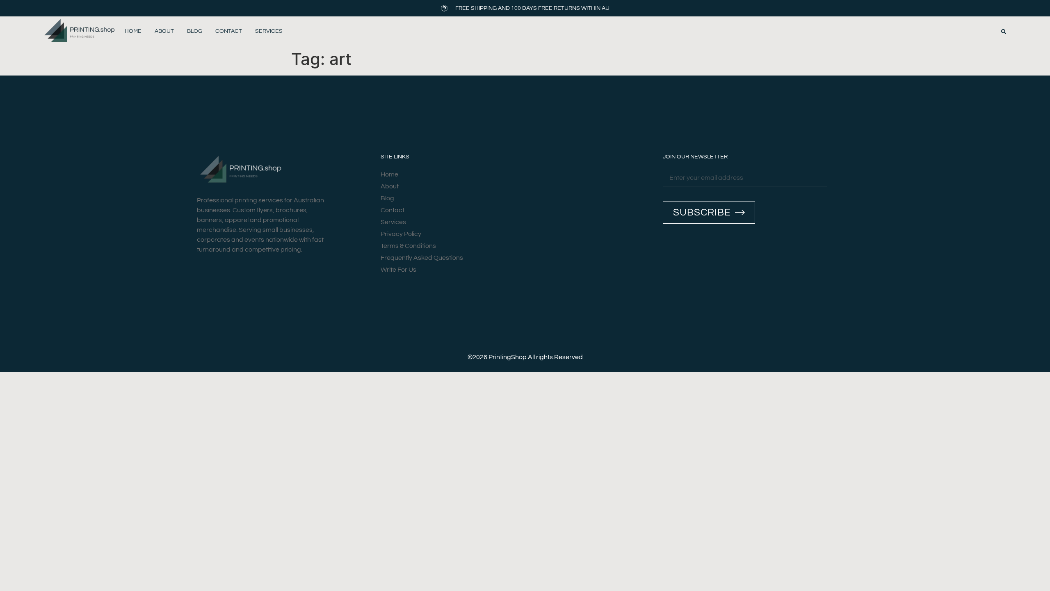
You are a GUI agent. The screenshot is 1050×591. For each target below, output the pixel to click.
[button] (1003, 31)
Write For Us (398, 269)
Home (133, 31)
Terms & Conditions (408, 246)
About (164, 31)
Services (269, 31)
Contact (228, 31)
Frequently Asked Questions (422, 257)
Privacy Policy (401, 234)
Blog (194, 31)
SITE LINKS (395, 157)
